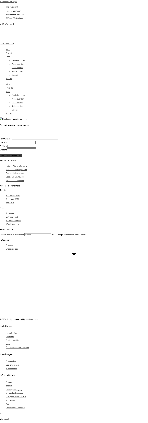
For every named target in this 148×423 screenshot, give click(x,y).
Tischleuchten (17, 68)
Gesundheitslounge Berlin (16, 170)
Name (3, 142)
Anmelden (10, 213)
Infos (8, 50)
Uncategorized (12, 249)
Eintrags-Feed (12, 217)
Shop (8, 57)
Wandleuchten (18, 64)
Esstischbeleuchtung (15, 173)
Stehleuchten (17, 71)
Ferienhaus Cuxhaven (15, 181)
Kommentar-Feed (13, 221)
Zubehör (15, 75)
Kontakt (9, 79)
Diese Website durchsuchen (12, 235)
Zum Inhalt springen (8, 2)
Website (3, 150)
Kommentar (6, 139)
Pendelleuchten (18, 60)
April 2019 (10, 203)
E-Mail (3, 146)
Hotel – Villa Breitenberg (16, 166)
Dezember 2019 (12, 199)
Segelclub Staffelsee (15, 177)
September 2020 (13, 196)
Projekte (9, 53)
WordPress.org (12, 224)
